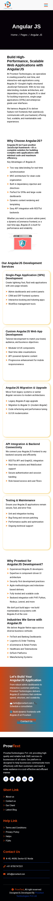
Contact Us (26, 721)
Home (14, 34)
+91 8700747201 (15, 866)
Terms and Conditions (16, 827)
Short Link (11, 790)
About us (10, 796)
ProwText (19, 889)
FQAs (8, 840)
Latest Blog (11, 809)
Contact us (11, 801)
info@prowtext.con (16, 874)
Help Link (10, 821)
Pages (24, 34)
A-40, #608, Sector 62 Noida (19, 858)
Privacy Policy (12, 832)
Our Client (10, 805)
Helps (8, 836)
